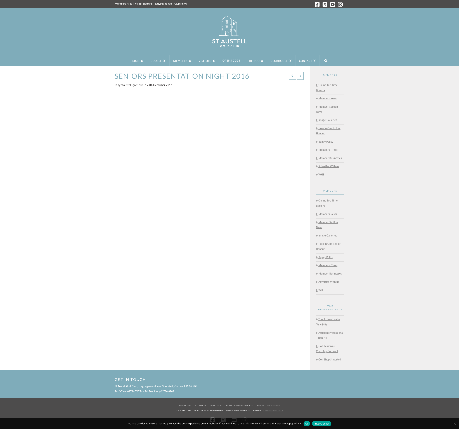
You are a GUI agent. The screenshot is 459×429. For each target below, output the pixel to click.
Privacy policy (322, 423)
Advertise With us (328, 166)
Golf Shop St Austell (329, 359)
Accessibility (200, 405)
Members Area (123, 4)
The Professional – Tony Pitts (328, 322)
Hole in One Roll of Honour (328, 131)
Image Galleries (327, 120)
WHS (321, 174)
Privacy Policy (216, 405)
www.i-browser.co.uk (273, 411)
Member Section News (327, 110)
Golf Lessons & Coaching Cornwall (327, 349)
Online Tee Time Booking (327, 88)
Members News (327, 98)
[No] (454, 423)
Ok (307, 423)
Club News (180, 4)
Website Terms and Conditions (239, 405)
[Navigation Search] (326, 60)
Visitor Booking (144, 4)
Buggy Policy (325, 141)
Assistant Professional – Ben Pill (330, 336)
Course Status (274, 405)
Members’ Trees (327, 150)
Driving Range (163, 4)
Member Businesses (330, 158)
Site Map (260, 405)
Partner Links (185, 405)
